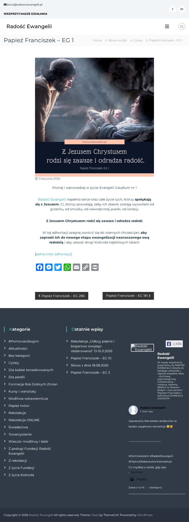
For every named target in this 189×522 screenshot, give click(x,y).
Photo (141, 479)
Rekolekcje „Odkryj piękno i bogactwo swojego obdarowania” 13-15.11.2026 (93, 346)
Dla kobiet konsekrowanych (31, 370)
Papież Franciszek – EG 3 (90, 372)
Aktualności (18, 348)
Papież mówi (19, 406)
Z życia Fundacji (21, 468)
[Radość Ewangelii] (142, 348)
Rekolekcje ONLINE (24, 420)
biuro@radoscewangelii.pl (24, 4)
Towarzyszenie (20, 434)
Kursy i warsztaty (22, 391)
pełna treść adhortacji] (54, 254)
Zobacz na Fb (137, 487)
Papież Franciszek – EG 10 (91, 358)
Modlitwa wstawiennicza (28, 398)
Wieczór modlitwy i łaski (28, 441)
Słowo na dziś (117, 40)
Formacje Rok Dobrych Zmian (33, 384)
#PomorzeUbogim (24, 341)
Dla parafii (17, 377)
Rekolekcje (17, 413)
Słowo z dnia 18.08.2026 (90, 365)
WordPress (145, 515)
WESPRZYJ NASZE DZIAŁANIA (25, 13)
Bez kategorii (19, 356)
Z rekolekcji (18, 461)
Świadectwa (18, 427)
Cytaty (138, 40)
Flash (95, 515)
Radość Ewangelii (29, 26)
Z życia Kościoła (21, 475)
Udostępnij (155, 487)
